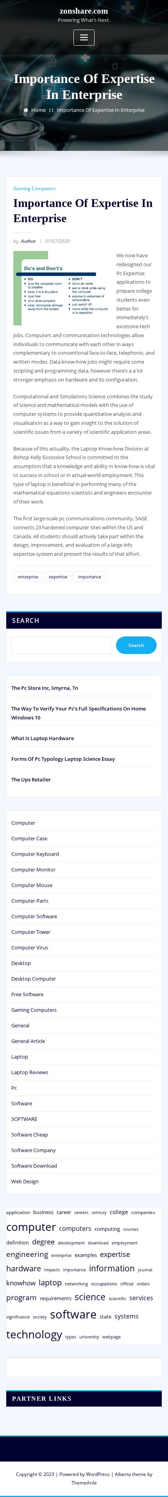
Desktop (21, 963)
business (43, 1212)
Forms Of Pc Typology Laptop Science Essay (63, 758)
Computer (23, 822)
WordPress (98, 1474)
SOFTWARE (24, 1118)
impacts (52, 1270)
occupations (104, 1283)
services (141, 1298)
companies (143, 1212)
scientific (117, 1298)
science (90, 1297)
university (89, 1337)
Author (24, 241)
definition (17, 1242)
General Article (28, 1041)
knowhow (21, 1282)
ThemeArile (84, 1482)
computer (31, 1226)
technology (34, 1334)
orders (143, 1284)
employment (125, 1243)
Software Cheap (29, 1134)
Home (38, 109)
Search (25, 620)
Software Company (33, 1150)
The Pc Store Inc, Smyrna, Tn (44, 687)
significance (18, 1317)
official (127, 1284)
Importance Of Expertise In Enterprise (101, 109)
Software (21, 1103)
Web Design (25, 1181)
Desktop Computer (33, 978)
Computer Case (29, 838)
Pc (14, 1087)
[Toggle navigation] (84, 38)
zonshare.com (84, 10)
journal (145, 1270)
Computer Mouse (31, 885)
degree (43, 1241)
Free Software (27, 994)
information (112, 1268)
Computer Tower (30, 931)
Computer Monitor (33, 869)
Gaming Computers (34, 188)
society (40, 1317)
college (119, 1212)
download (98, 1243)
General (20, 1025)
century (99, 1212)
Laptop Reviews (29, 1072)
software (73, 1314)
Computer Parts (29, 900)
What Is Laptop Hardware (42, 738)
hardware (23, 1268)
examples (86, 1254)
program (21, 1297)
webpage (111, 1337)
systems (126, 1316)
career (64, 1212)
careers (81, 1212)
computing (107, 1228)
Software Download (34, 1165)
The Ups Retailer (31, 779)
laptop (50, 1282)
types (70, 1337)
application (18, 1212)
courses (130, 1229)
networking (76, 1284)
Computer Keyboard (35, 853)
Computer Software (34, 916)
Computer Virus (29, 947)
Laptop (19, 1056)
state (105, 1316)
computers (75, 1228)
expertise (58, 577)
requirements (55, 1298)
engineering (27, 1254)
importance (89, 577)
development (71, 1243)
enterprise (28, 577)
